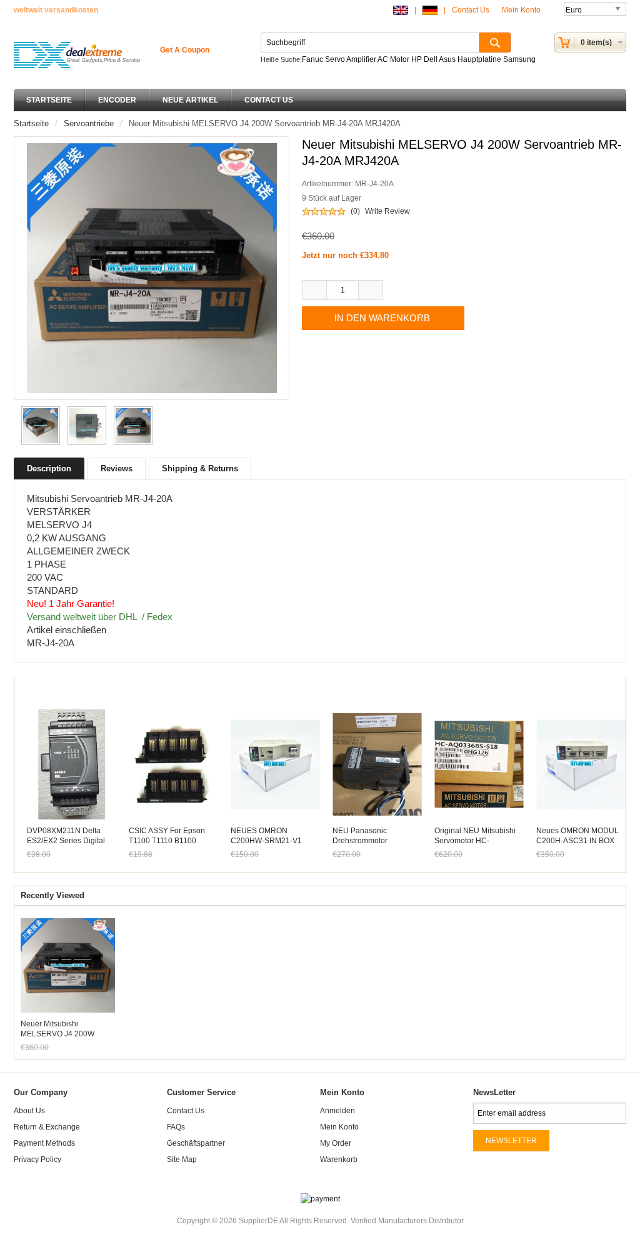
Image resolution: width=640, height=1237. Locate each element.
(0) (355, 211)
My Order (335, 1143)
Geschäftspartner (196, 1143)
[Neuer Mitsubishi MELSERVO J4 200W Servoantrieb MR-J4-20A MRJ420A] (39, 425)
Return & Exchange (47, 1127)
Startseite (49, 100)
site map (182, 1159)
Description (49, 468)
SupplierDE (258, 1220)
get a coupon (184, 50)
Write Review (387, 211)
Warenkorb (339, 1159)
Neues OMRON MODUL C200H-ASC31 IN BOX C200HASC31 (577, 840)
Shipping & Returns (200, 468)
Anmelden (337, 1110)
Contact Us (470, 10)
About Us (29, 1110)
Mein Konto (522, 10)
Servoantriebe (89, 123)
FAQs (176, 1127)
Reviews (116, 468)
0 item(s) (596, 42)
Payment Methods (44, 1143)
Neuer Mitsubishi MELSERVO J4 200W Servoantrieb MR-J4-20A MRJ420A (62, 1029)
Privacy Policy (37, 1159)
